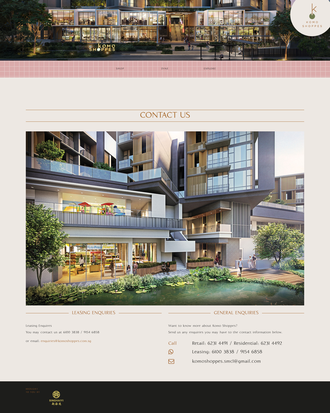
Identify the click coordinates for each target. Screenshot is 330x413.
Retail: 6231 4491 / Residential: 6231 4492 (237, 343)
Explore (210, 69)
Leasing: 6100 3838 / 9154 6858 (227, 352)
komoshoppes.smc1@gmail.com (226, 361)
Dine (165, 69)
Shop (120, 69)
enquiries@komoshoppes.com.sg (66, 341)
